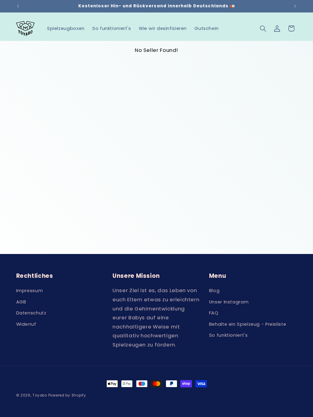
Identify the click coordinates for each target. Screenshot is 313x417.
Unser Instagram (229, 302)
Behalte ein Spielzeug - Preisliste (247, 324)
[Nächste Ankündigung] (295, 6)
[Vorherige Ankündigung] (18, 6)
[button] (263, 28)
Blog (214, 291)
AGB (21, 302)
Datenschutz (31, 313)
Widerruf (26, 324)
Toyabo (39, 395)
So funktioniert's (228, 335)
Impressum (29, 291)
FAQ (214, 313)
